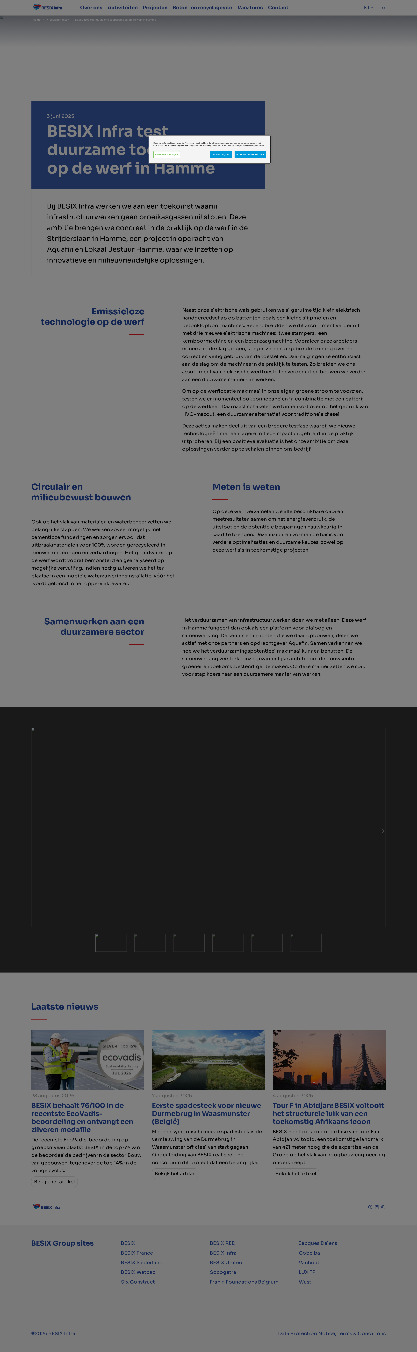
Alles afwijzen (221, 154)
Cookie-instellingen (166, 154)
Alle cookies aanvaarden (250, 154)
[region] (210, 149)
